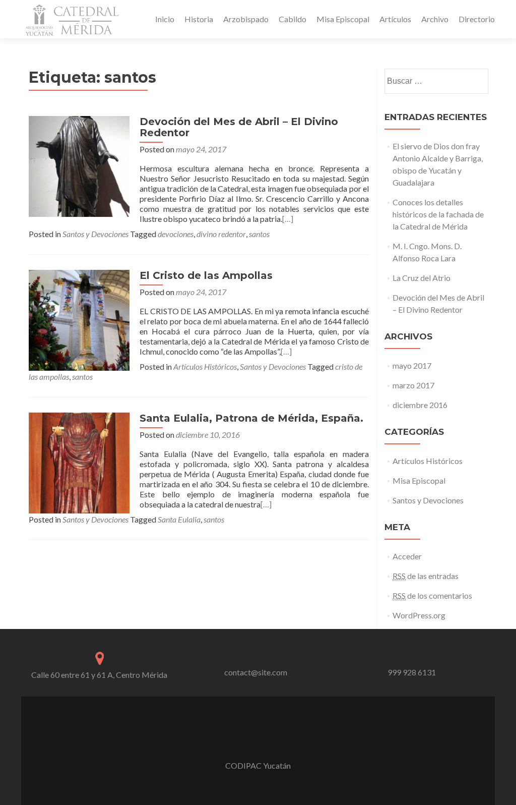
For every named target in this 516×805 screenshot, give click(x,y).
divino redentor (221, 234)
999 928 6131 (412, 672)
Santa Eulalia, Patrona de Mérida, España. (251, 418)
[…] (287, 218)
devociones (176, 234)
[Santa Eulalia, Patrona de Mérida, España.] (79, 462)
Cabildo (292, 19)
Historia (198, 19)
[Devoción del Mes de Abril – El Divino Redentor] (79, 165)
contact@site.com (255, 672)
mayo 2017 (412, 365)
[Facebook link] (258, 740)
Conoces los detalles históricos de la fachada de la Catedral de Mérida (438, 214)
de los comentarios (432, 595)
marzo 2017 (413, 385)
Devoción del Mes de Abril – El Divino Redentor (239, 127)
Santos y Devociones (95, 234)
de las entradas (426, 576)
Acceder (407, 556)
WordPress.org (419, 615)
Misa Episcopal (342, 19)
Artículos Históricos (205, 366)
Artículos (395, 19)
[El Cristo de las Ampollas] (79, 319)
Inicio (164, 19)
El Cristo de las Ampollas (206, 275)
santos (259, 234)
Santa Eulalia (179, 519)
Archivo (434, 19)
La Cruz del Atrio (421, 277)
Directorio (477, 19)
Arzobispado (246, 19)
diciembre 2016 (420, 405)
